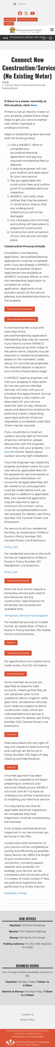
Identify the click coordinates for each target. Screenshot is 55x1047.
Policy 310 (10, 572)
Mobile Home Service (15, 674)
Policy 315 (11, 643)
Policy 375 (11, 767)
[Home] (27, 30)
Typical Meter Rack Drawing (18, 581)
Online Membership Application (19, 309)
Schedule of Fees (15, 893)
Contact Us (27, 1014)
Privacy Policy (27, 1019)
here (34, 105)
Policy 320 (11, 547)
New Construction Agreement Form (21, 319)
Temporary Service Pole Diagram (26, 615)
